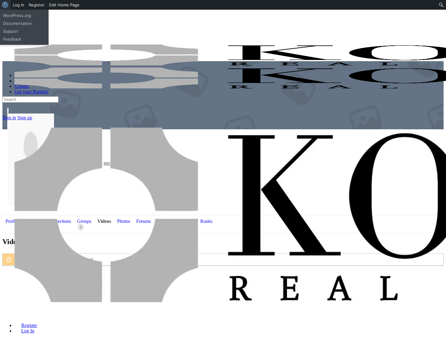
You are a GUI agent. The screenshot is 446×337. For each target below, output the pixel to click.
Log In (18, 4)
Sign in (9, 117)
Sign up (24, 117)
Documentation (17, 23)
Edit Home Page (64, 4)
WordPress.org (17, 15)
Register (37, 4)
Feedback (12, 39)
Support (10, 31)
